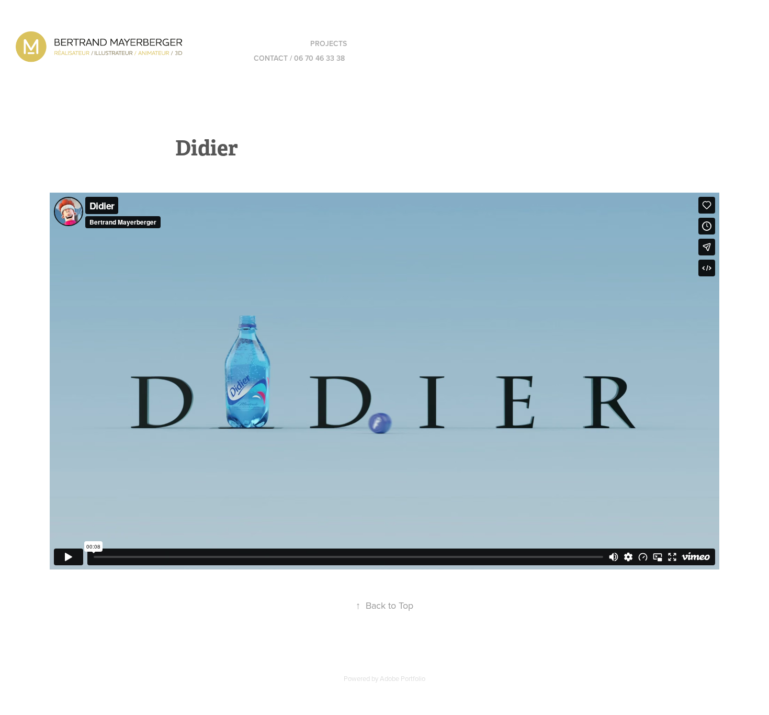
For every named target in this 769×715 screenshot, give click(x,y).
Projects (328, 43)
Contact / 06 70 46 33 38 (299, 58)
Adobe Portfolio (402, 678)
